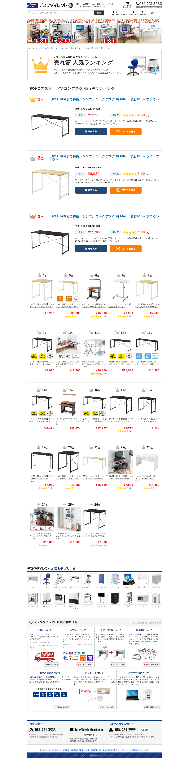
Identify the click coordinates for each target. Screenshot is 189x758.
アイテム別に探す (47, 48)
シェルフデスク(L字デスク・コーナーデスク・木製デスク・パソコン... (41, 535)
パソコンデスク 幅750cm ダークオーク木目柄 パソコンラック (94, 306)
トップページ (32, 48)
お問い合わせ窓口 (105, 750)
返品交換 (74, 750)
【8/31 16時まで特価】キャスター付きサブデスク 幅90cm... (42, 478)
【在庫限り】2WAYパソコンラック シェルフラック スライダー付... (68, 535)
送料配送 (66, 750)
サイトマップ (143, 750)
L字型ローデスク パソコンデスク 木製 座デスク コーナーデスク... (67, 364)
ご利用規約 (133, 750)
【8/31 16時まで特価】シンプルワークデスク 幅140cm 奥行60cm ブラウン (104, 216)
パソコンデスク (62, 48)
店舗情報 (94, 750)
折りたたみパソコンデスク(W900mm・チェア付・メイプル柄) (93, 364)
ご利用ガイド (56, 750)
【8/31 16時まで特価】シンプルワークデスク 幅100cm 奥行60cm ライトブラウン (104, 158)
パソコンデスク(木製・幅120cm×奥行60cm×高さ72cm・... (145, 478)
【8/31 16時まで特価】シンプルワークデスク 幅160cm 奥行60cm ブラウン (104, 99)
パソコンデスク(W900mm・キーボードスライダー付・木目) (67, 421)
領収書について (83, 750)
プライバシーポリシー (120, 750)
